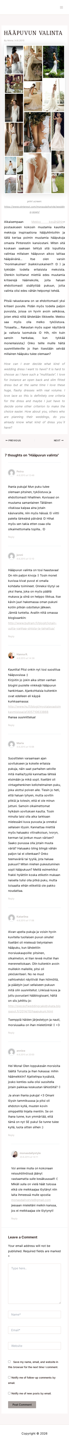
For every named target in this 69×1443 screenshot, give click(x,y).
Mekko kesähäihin (47, 222)
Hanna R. (22, 654)
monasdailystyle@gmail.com (31, 1200)
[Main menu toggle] (61, 7)
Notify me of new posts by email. (31, 1393)
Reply (11, 536)
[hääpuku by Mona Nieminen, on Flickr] (34, 119)
